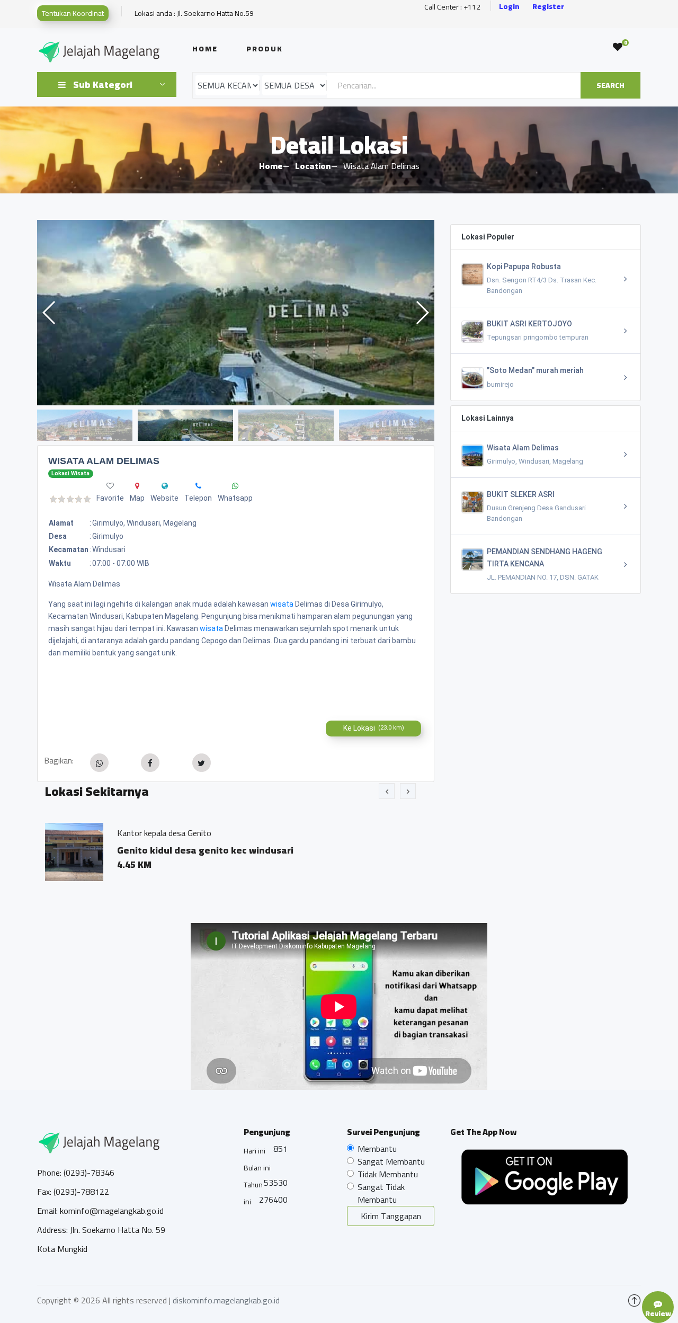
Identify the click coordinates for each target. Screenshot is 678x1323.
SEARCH (610, 85)
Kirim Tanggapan (391, 1216)
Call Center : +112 (452, 7)
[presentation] (387, 791)
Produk (264, 49)
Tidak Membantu (388, 1174)
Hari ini (254, 1151)
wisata (281, 604)
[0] (617, 47)
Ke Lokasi (373, 728)
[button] (422, 312)
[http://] (165, 486)
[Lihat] (235, 312)
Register (548, 6)
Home (205, 49)
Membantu (377, 1148)
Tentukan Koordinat (73, 13)
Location (313, 165)
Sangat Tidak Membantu (381, 1193)
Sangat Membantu (391, 1161)
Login (509, 6)
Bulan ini (257, 1168)
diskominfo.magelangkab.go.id (226, 1300)
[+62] (198, 486)
